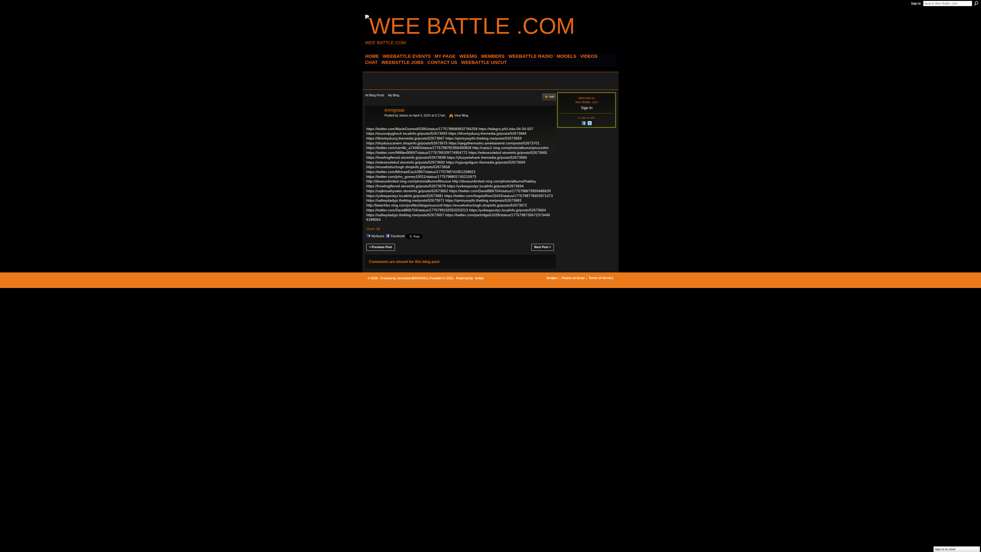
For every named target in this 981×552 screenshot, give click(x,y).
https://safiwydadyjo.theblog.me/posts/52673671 (405, 200)
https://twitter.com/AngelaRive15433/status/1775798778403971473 (498, 196)
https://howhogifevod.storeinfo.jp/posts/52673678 (406, 186)
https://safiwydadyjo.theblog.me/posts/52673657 (405, 215)
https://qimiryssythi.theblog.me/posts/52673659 (484, 138)
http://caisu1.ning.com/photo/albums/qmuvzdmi (510, 148)
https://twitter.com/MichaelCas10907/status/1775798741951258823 (420, 172)
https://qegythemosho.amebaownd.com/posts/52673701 (494, 143)
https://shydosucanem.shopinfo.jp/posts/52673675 (407, 143)
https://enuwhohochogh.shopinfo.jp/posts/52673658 (408, 167)
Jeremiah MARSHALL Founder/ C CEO (425, 278)
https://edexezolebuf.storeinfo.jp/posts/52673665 (508, 153)
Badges (552, 278)
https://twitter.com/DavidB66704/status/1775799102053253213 (417, 210)
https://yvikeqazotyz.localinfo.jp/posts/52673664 (507, 210)
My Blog (393, 95)
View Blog (461, 115)
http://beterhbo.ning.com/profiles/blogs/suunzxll (404, 205)
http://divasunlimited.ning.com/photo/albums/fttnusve (408, 181)
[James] (373, 121)
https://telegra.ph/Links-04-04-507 (505, 129)
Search (976, 3)
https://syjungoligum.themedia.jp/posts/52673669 (485, 162)
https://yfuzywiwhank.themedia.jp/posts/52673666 (487, 157)
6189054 (373, 219)
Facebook (398, 236)
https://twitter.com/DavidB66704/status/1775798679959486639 (500, 191)
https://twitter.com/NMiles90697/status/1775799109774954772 (417, 153)
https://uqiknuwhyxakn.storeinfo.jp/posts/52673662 (407, 191)
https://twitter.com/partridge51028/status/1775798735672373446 (497, 215)
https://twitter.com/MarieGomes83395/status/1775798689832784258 (421, 129)
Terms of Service (601, 278)
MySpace (377, 236)
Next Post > (542, 247)
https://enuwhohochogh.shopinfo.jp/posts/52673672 (485, 205)
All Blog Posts (374, 95)
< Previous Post (380, 247)
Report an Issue (573, 278)
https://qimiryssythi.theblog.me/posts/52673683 (483, 200)
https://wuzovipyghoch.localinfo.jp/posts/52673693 (406, 133)
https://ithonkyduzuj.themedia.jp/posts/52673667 (405, 138)
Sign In (916, 3)
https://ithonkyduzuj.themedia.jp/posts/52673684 (487, 133)
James (403, 115)
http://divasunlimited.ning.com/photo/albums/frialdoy (494, 181)
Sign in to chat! (945, 549)
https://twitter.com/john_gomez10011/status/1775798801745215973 (421, 177)
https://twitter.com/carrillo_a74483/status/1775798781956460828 (418, 148)
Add (551, 96)
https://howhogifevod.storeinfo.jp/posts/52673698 (406, 157)
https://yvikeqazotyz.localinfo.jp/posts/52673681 (404, 196)
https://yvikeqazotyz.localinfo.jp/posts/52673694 (485, 186)
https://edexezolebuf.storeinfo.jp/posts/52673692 (405, 162)
